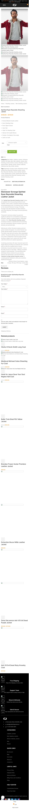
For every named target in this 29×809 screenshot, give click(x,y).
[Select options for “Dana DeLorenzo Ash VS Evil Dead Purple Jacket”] (3, 617)
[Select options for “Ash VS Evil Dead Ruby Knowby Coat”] (3, 662)
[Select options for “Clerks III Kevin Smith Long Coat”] (3, 344)
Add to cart (12, 151)
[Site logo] (14, 5)
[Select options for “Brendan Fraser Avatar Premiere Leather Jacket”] (3, 461)
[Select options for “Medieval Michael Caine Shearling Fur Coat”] (3, 358)
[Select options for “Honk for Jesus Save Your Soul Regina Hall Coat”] (3, 371)
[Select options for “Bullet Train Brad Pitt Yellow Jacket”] (3, 416)
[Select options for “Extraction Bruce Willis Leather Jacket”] (3, 539)
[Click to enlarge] (2, 797)
